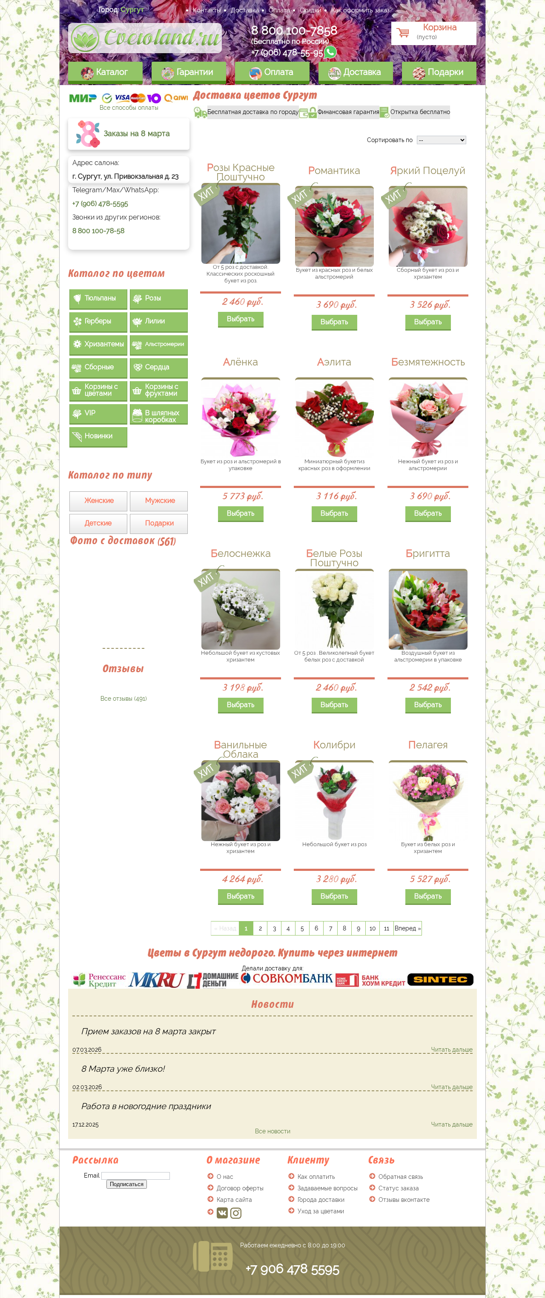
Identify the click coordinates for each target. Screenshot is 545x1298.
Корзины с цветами (101, 389)
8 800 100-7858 (294, 30)
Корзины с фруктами (161, 389)
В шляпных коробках (162, 416)
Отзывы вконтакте (404, 1199)
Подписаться (126, 1184)
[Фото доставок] (123, 602)
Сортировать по (390, 140)
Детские (98, 523)
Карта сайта (234, 1199)
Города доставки (321, 1199)
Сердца (157, 367)
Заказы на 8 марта (136, 133)
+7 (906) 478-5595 (100, 204)
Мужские (160, 500)
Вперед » (408, 928)
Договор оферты (240, 1188)
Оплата (279, 10)
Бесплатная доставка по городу (246, 110)
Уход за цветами (321, 1211)
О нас (225, 1176)
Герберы (98, 321)
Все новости (272, 1131)
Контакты (207, 10)
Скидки (310, 10)
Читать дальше (452, 1049)
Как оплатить (316, 1176)
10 (373, 928)
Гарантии (194, 72)
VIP (90, 413)
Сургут (132, 9)
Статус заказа (399, 1188)
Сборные (99, 367)
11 (386, 928)
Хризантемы (104, 344)
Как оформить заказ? (362, 10)
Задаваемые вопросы (328, 1188)
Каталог (111, 72)
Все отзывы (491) (123, 698)
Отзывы (123, 668)
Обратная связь (401, 1176)
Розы (153, 298)
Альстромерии (164, 344)
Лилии (155, 321)
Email (92, 1175)
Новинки (98, 436)
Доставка (245, 10)
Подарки (445, 72)
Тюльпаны (100, 298)
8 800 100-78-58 (98, 231)
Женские (99, 500)
